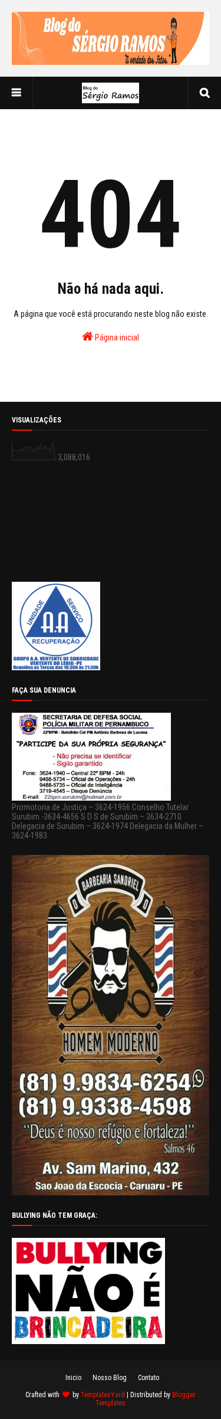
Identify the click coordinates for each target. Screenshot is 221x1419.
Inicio (73, 1378)
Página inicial (116, 337)
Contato (148, 1378)
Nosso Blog (110, 1378)
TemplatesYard (103, 1395)
